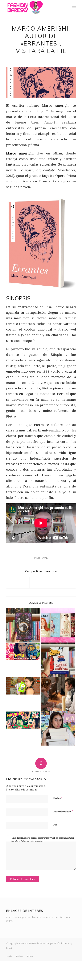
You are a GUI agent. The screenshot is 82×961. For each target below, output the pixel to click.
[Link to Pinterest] (73, 952)
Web (55, 824)
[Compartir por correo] (70, 582)
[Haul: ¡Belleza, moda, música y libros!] (23, 651)
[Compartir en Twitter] (24, 582)
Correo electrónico (63, 811)
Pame (44, 557)
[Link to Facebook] (56, 952)
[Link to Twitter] (44, 952)
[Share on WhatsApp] (35, 582)
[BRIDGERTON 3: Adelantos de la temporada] (58, 694)
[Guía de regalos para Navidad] (23, 720)
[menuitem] (65, 7)
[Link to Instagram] (50, 952)
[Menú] (74, 7)
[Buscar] (65, 7)
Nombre (58, 798)
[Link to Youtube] (61, 952)
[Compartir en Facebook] (12, 582)
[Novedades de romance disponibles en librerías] (58, 625)
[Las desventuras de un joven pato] (58, 660)
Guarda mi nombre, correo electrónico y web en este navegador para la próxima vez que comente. (42, 839)
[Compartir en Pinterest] (47, 582)
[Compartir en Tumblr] (58, 582)
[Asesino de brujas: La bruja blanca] (23, 625)
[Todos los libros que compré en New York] (58, 728)
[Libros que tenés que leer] (23, 686)
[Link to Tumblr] (67, 952)
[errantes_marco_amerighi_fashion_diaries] (41, 82)
